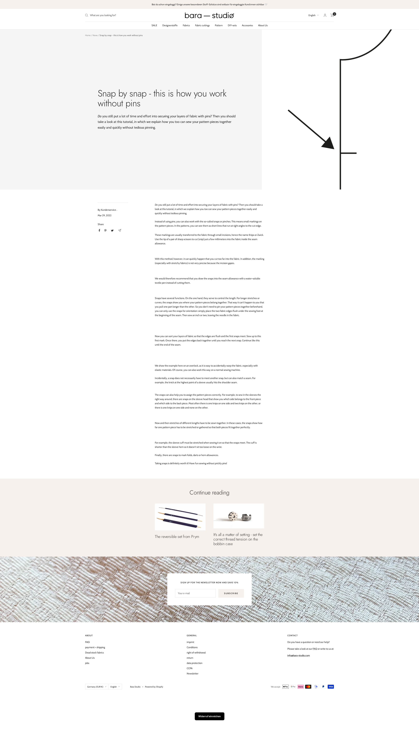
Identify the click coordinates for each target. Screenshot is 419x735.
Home (88, 35)
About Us (263, 25)
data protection (194, 663)
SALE (154, 25)
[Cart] (332, 15)
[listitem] (99, 230)
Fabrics (186, 25)
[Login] (325, 15)
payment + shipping (95, 647)
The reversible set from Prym (177, 536)
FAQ (87, 642)
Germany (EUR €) (95, 686)
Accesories (247, 25)
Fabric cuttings (202, 25)
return (190, 657)
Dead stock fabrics (94, 652)
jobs (87, 663)
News (95, 35)
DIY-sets (232, 25)
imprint (190, 642)
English (312, 15)
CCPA (189, 668)
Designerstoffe (170, 25)
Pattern (219, 25)
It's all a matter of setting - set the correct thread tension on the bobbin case (238, 539)
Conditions (192, 647)
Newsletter (192, 673)
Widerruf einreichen (209, 716)
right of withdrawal (196, 652)
